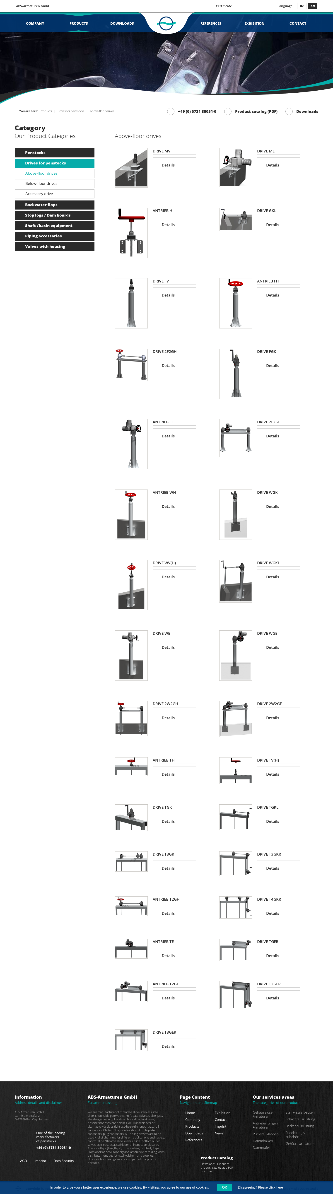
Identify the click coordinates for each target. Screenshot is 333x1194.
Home (190, 1113)
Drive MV (162, 151)
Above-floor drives (41, 173)
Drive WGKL (268, 562)
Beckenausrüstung (300, 1126)
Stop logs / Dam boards (48, 215)
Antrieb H (162, 210)
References (210, 23)
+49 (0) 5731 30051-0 (197, 111)
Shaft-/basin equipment (48, 225)
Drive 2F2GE (268, 422)
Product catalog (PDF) (256, 111)
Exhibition (254, 23)
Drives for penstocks (45, 163)
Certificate (224, 6)
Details (168, 165)
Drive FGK (266, 351)
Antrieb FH (268, 281)
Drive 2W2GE (269, 703)
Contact (298, 23)
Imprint (40, 1161)
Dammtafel (261, 1148)
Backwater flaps (41, 204)
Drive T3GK (163, 854)
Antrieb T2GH (166, 899)
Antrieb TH (164, 760)
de (302, 6)
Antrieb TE (163, 941)
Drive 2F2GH (165, 351)
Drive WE (161, 633)
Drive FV (161, 281)
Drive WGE (267, 633)
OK (224, 1187)
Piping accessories (43, 236)
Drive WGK (267, 492)
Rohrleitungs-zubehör (296, 1135)
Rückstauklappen (266, 1134)
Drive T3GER (164, 1032)
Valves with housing (45, 246)
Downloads (122, 23)
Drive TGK (162, 807)
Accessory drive (39, 193)
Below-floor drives (41, 183)
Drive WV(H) (164, 562)
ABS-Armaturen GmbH (33, 6)
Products (79, 23)
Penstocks (35, 152)
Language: (285, 6)
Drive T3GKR (269, 854)
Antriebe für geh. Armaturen (266, 1125)
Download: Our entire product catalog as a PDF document (217, 1164)
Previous (18, 60)
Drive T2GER (269, 984)
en (313, 6)
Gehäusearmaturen (301, 1143)
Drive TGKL (267, 807)
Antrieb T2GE (166, 984)
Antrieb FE (163, 422)
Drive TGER (267, 941)
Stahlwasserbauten (300, 1112)
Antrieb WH (164, 492)
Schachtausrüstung (300, 1119)
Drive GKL (266, 210)
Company (35, 23)
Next (315, 60)
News (219, 1133)
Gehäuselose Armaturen (263, 1114)
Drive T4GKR (269, 899)
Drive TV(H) (268, 760)
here (279, 1187)
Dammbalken (263, 1141)
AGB (23, 1161)
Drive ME (266, 151)
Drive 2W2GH (165, 703)
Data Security (63, 1161)
